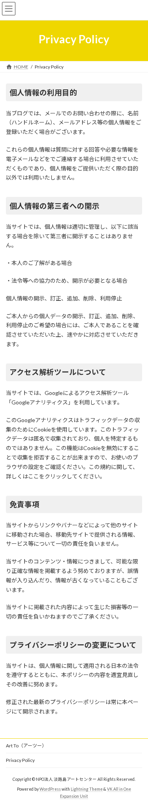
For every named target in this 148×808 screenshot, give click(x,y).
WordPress (50, 788)
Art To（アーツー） (26, 746)
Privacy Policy (20, 760)
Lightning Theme (87, 788)
